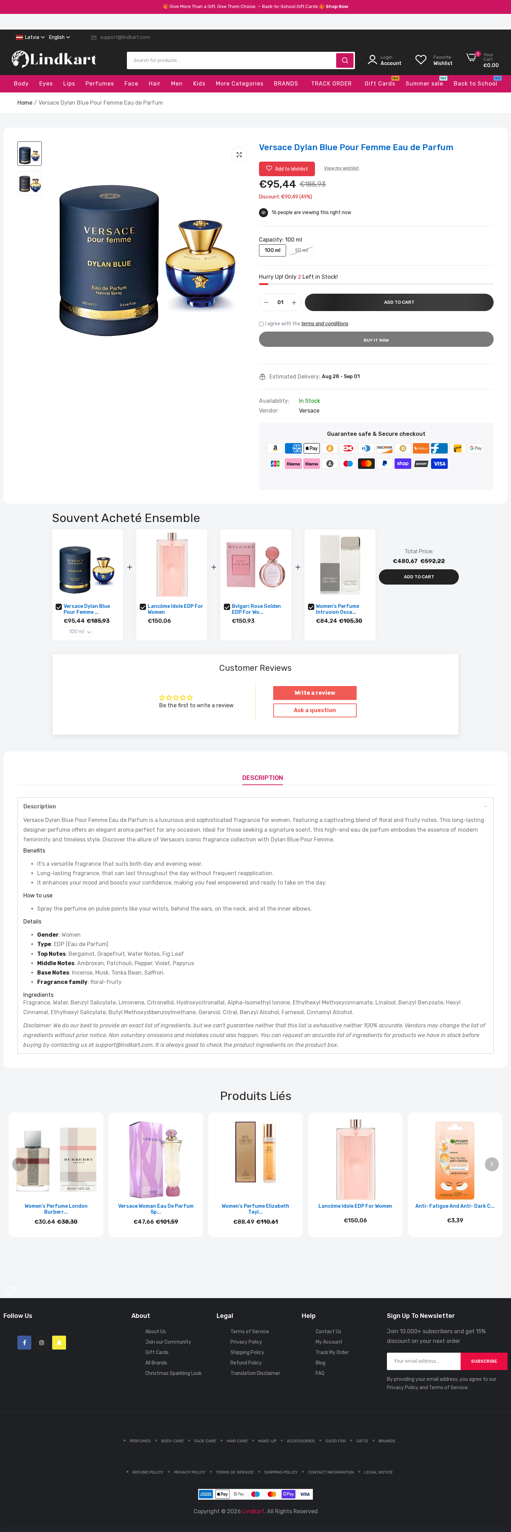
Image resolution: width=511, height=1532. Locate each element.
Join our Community (168, 1342)
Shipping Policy (247, 1352)
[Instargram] (42, 1343)
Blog (320, 1363)
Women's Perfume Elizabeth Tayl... (255, 1209)
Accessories (301, 1441)
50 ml (301, 250)
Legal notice (378, 1472)
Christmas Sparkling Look (173, 1373)
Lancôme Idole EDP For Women (175, 609)
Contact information (331, 1472)
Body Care (172, 1441)
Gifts (362, 1441)
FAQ (320, 1373)
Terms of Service (249, 1332)
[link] (497, 1481)
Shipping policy (281, 1472)
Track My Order (332, 1352)
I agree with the (306, 324)
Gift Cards (157, 1352)
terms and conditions (324, 324)
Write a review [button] (314, 693)
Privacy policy (189, 1472)
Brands (387, 1441)
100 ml (273, 250)
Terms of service (235, 1472)
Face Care (205, 1441)
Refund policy (147, 1472)
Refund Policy (246, 1363)
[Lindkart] (53, 60)
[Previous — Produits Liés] (19, 1164)
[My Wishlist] (10, 1290)
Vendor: (269, 411)
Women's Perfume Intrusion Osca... (337, 609)
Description (262, 778)
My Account (329, 1342)
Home (24, 102)
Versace (309, 410)
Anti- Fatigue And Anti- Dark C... (455, 1206)
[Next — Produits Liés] (492, 1164)
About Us (155, 1332)
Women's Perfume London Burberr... (56, 1209)
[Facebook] (24, 1343)
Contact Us (328, 1332)
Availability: (274, 401)
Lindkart (253, 1511)
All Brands (156, 1363)
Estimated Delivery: (294, 377)
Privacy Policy (246, 1342)
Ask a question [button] (315, 710)
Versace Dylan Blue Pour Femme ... (87, 609)
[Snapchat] (59, 1343)
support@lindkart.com (125, 37)
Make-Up (267, 1441)
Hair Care (237, 1441)
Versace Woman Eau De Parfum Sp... (156, 1209)
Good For (335, 1441)
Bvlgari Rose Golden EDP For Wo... (256, 609)
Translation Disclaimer (255, 1373)
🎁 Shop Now (333, 6)
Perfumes (140, 1441)
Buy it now (376, 340)
